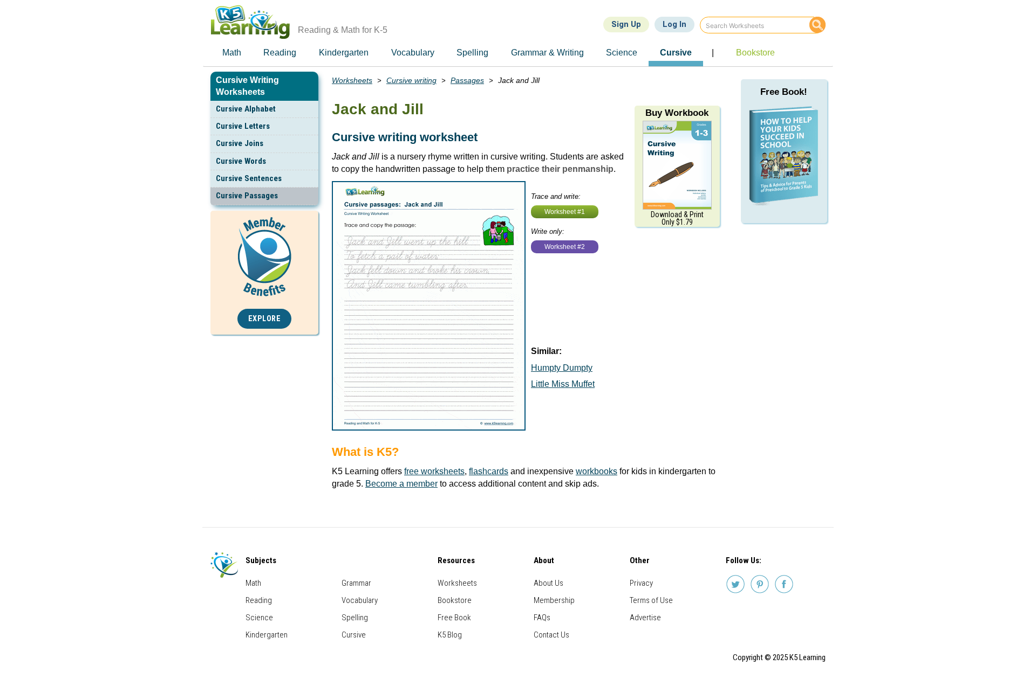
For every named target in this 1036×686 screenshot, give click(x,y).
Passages (467, 80)
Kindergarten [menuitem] (344, 52)
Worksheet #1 (564, 212)
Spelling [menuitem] (472, 52)
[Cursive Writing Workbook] (677, 164)
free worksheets (434, 471)
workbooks (596, 471)
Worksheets (352, 80)
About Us (548, 583)
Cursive (354, 635)
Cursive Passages (247, 195)
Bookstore (455, 600)
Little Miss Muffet (563, 384)
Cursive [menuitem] (676, 52)
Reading (259, 600)
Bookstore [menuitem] (755, 52)
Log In (674, 24)
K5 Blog (450, 635)
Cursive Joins (239, 143)
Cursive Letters (243, 126)
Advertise (645, 617)
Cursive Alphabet (246, 109)
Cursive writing (411, 80)
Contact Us (551, 635)
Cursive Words (241, 161)
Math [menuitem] (231, 52)
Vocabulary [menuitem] (412, 52)
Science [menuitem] (621, 52)
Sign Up (626, 24)
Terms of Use (651, 600)
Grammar (356, 583)
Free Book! (783, 92)
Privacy (641, 583)
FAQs (542, 617)
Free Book (454, 617)
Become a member (401, 483)
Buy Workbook (676, 113)
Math (253, 583)
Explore (264, 318)
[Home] (254, 22)
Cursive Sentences (249, 178)
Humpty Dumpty (561, 367)
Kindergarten (267, 635)
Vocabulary (360, 600)
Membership (554, 600)
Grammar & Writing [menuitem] (547, 52)
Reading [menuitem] (279, 52)
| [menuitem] (713, 52)
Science (259, 617)
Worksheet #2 (564, 247)
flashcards (488, 471)
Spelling (355, 617)
